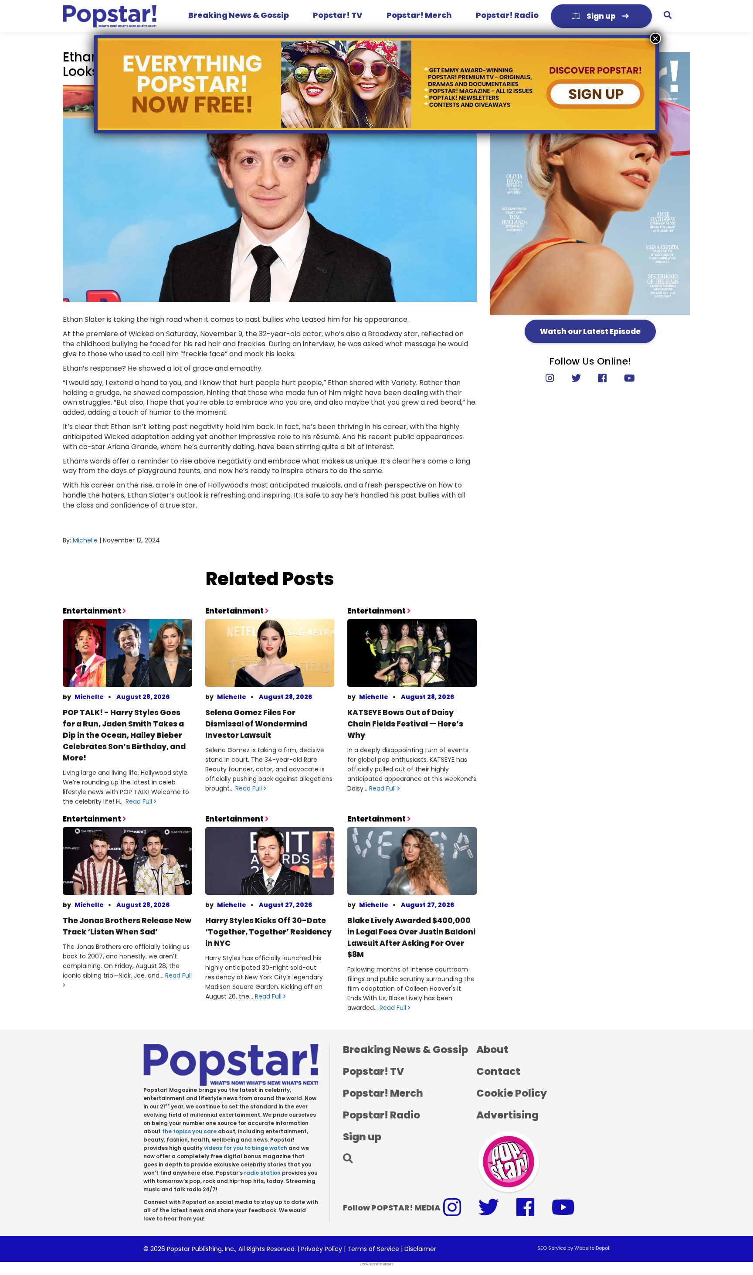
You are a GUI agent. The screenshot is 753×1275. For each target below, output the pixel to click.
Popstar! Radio (507, 15)
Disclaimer (420, 1248)
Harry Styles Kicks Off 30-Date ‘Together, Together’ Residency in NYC (268, 931)
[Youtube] (625, 378)
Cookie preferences (376, 1264)
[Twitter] (576, 378)
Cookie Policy (511, 1093)
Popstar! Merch (419, 15)
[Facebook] (602, 378)
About (492, 1050)
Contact (498, 1071)
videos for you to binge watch (245, 1148)
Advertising (507, 1115)
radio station (262, 1172)
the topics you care (189, 1131)
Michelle (85, 540)
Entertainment (92, 611)
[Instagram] (554, 378)
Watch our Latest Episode (590, 331)
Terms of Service (373, 1248)
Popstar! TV (337, 15)
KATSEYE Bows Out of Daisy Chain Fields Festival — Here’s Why (405, 723)
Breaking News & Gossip (238, 15)
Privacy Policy (321, 1248)
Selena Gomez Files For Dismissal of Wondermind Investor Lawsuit (256, 723)
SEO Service (551, 1247)
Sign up (601, 16)
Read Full (140, 801)
